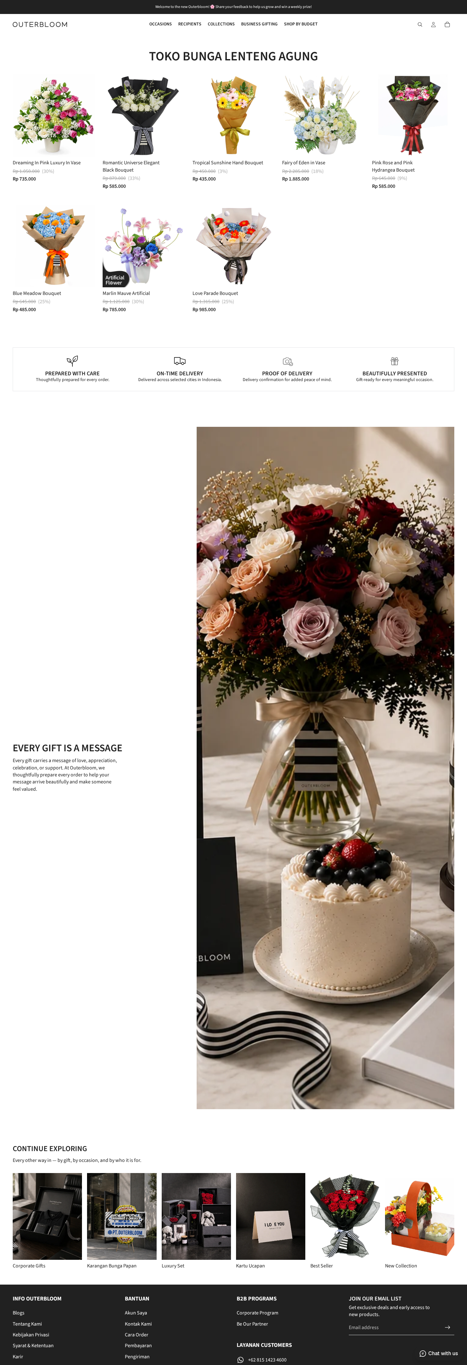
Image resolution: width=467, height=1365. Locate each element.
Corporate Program (257, 1312)
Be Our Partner (252, 1324)
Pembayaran (138, 1345)
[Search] (420, 24)
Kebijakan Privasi (31, 1334)
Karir (18, 1356)
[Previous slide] (112, 116)
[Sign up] (447, 1327)
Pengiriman (137, 1356)
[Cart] (447, 24)
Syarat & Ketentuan (33, 1345)
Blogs (18, 1312)
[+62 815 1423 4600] (289, 1360)
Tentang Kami (27, 1324)
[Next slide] (175, 116)
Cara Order (136, 1334)
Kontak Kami (138, 1324)
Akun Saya (136, 1312)
